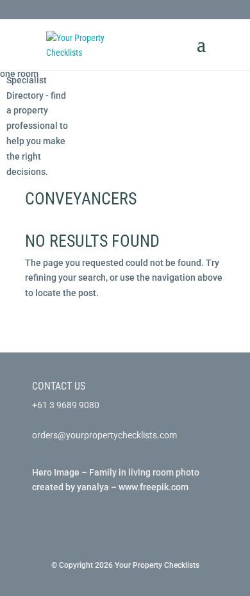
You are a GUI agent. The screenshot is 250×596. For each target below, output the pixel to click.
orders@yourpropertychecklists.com (104, 435)
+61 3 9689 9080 (65, 405)
